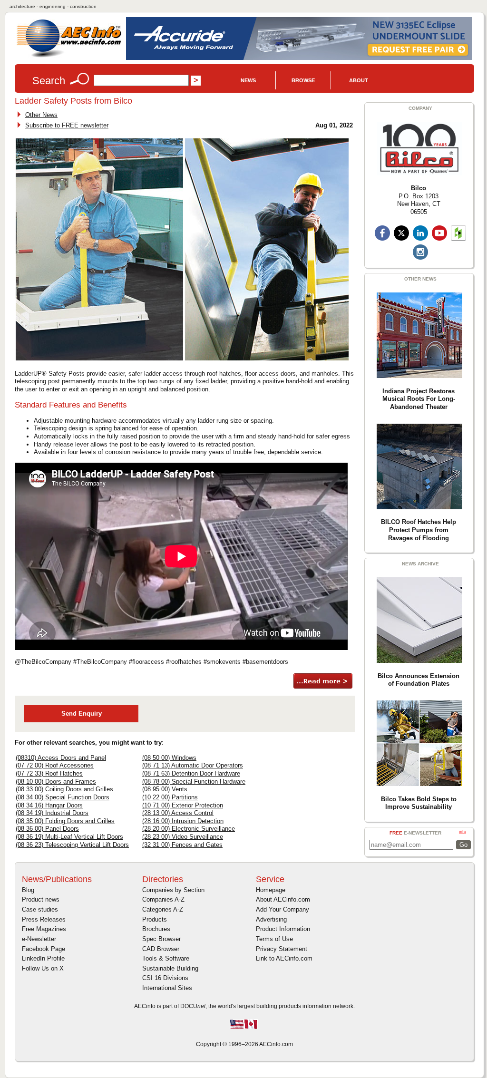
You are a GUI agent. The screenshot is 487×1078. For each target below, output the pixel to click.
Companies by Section (173, 889)
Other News (41, 114)
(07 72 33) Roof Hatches (49, 773)
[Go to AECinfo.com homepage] (69, 56)
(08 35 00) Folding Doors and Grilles (65, 821)
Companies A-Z (163, 899)
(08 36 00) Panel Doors (47, 828)
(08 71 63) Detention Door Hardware (191, 773)
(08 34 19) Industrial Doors (52, 812)
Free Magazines (44, 928)
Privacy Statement (281, 948)
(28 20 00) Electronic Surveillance (188, 828)
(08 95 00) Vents (164, 789)
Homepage (270, 889)
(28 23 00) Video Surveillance (182, 836)
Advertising (271, 919)
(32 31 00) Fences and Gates (182, 844)
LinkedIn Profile (43, 958)
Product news (40, 899)
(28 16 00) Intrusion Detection (183, 821)
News (248, 80)
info (462, 831)
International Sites (167, 987)
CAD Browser (160, 948)
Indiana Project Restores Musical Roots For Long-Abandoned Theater (418, 399)
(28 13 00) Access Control (178, 812)
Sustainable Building (170, 968)
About (358, 80)
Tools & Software (165, 958)
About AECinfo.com (283, 899)
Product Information (283, 928)
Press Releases (44, 919)
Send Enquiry (81, 713)
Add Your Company (282, 909)
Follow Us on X (43, 968)
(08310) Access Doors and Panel (61, 757)
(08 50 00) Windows (169, 757)
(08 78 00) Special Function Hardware (193, 781)
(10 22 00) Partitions (170, 797)
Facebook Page (43, 948)
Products (154, 919)
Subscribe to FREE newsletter (66, 125)
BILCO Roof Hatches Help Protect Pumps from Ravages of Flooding (418, 529)
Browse (303, 80)
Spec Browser (161, 938)
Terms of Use (274, 938)
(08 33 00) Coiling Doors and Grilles (64, 789)
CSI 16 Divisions (165, 977)
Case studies (40, 909)
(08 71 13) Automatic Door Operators (192, 765)
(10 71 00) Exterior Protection (182, 805)
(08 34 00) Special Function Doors (62, 797)
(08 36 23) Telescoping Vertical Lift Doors (72, 844)
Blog (28, 889)
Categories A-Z (162, 909)
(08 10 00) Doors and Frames (56, 781)
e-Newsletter (39, 938)
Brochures (156, 928)
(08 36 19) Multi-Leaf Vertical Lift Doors (69, 836)
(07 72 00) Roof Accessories (55, 765)
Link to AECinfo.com (284, 958)
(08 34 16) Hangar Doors (49, 805)
